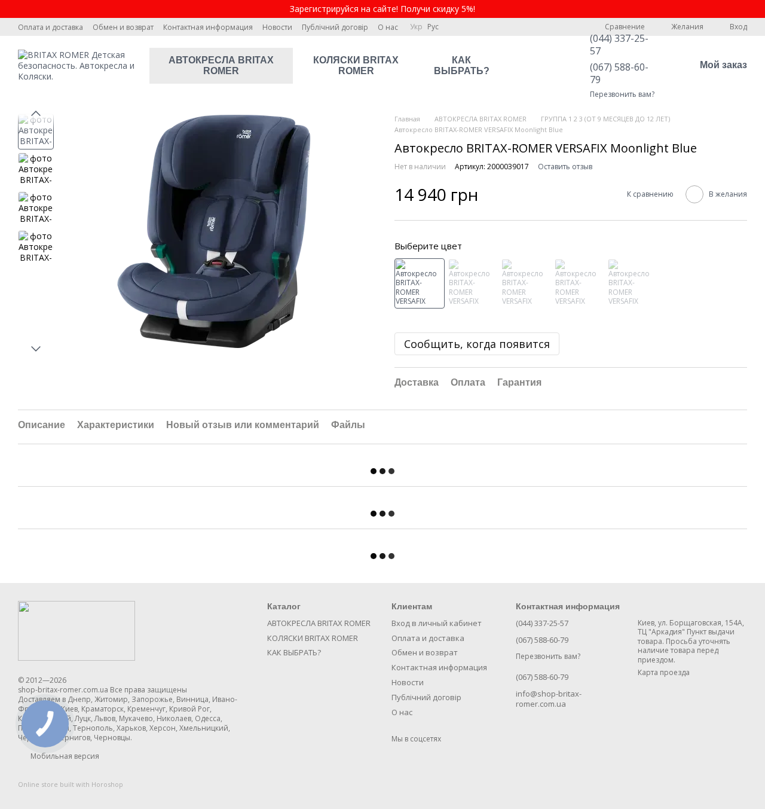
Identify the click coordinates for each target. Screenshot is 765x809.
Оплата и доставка (50, 27)
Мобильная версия (64, 756)
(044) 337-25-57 (619, 44)
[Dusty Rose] (579, 283)
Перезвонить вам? (622, 94)
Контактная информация (208, 27)
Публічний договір (335, 27)
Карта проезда (664, 672)
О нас (388, 27)
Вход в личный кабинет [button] (436, 623)
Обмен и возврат (123, 27)
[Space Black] (473, 283)
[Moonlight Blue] (419, 283)
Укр (416, 26)
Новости (277, 27)
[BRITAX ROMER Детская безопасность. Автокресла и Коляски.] (76, 630)
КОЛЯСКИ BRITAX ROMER (356, 65)
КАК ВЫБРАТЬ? (461, 65)
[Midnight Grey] (526, 283)
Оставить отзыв (565, 166)
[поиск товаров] (532, 65)
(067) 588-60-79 (619, 73)
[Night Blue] (632, 283)
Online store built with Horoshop (70, 784)
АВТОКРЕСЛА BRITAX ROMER (221, 65)
